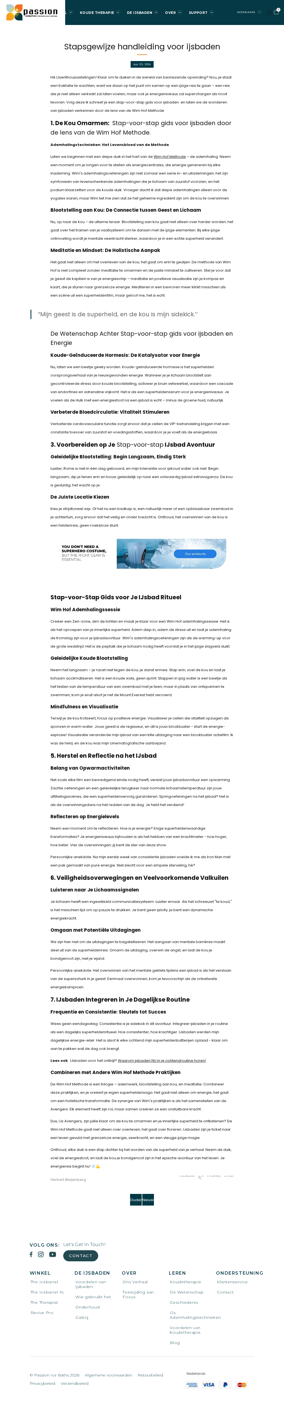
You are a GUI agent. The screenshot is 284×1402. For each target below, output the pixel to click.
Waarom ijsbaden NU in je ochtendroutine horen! (162, 1060)
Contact (80, 1255)
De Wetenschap (187, 1292)
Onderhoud (87, 1307)
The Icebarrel (44, 1282)
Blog (175, 1342)
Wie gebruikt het (93, 1297)
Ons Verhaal (135, 1282)
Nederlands (246, 12)
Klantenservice (232, 1282)
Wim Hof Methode (170, 156)
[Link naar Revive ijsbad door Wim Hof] (142, 553)
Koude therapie (97, 13)
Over (170, 13)
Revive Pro (42, 1312)
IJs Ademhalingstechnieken (188, 1315)
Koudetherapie (185, 1282)
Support (198, 13)
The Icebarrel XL (48, 1292)
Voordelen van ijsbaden (90, 1284)
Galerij (81, 1317)
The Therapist (44, 1302)
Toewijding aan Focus (138, 1294)
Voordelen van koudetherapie (185, 1330)
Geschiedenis (184, 1302)
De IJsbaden (139, 13)
